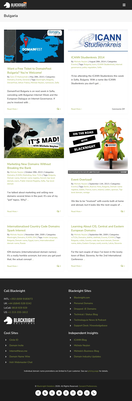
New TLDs (37, 175)
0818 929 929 (19, 307)
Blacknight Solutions (46, 386)
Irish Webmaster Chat (20, 362)
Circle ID (13, 339)
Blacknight (11, 237)
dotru (79, 243)
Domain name (13, 178)
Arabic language (50, 237)
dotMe (89, 237)
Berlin (86, 186)
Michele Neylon (37, 82)
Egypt (30, 240)
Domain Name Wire (19, 356)
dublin (82, 189)
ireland (101, 189)
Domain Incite (16, 345)
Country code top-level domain (98, 240)
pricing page (93, 371)
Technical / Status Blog (86, 314)
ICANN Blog (80, 339)
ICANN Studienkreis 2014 (98, 40)
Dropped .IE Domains (85, 308)
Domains (11, 79)
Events (19, 79)
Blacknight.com (82, 297)
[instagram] (66, 393)
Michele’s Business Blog (86, 351)
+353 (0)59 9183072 (21, 298)
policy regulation (89, 67)
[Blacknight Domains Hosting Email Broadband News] (15, 3)
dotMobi (96, 237)
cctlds (81, 240)
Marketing (27, 175)
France (88, 189)
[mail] (87, 393)
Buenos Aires (95, 186)
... (29, 102)
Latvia (110, 243)
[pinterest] (73, 393)
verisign (86, 192)
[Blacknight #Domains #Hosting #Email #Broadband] (19, 317)
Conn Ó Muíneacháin (19, 77)
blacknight (40, 79)
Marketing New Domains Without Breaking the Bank (34, 138)
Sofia (57, 82)
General (26, 79)
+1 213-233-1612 (18, 312)
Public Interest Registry (30, 181)
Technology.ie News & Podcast (90, 319)
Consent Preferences (88, 386)
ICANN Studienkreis (106, 64)
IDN (34, 237)
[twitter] (52, 393)
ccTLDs (74, 237)
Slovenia (118, 243)
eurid (98, 243)
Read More (12, 109)
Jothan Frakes (24, 82)
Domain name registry (29, 178)
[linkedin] (80, 393)
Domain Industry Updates (87, 356)
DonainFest (12, 82)
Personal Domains (83, 303)
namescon (49, 82)
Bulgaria (49, 79)
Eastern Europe (89, 243)
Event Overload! (98, 146)
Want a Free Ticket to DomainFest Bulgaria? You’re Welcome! (34, 46)
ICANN (19, 175)
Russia (23, 243)
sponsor (114, 189)
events (104, 243)
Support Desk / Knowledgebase (90, 325)
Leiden (107, 189)
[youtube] (59, 393)
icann (94, 64)
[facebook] (38, 393)
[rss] (45, 393)
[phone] (94, 393)
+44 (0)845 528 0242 (19, 303)
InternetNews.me (18, 351)
